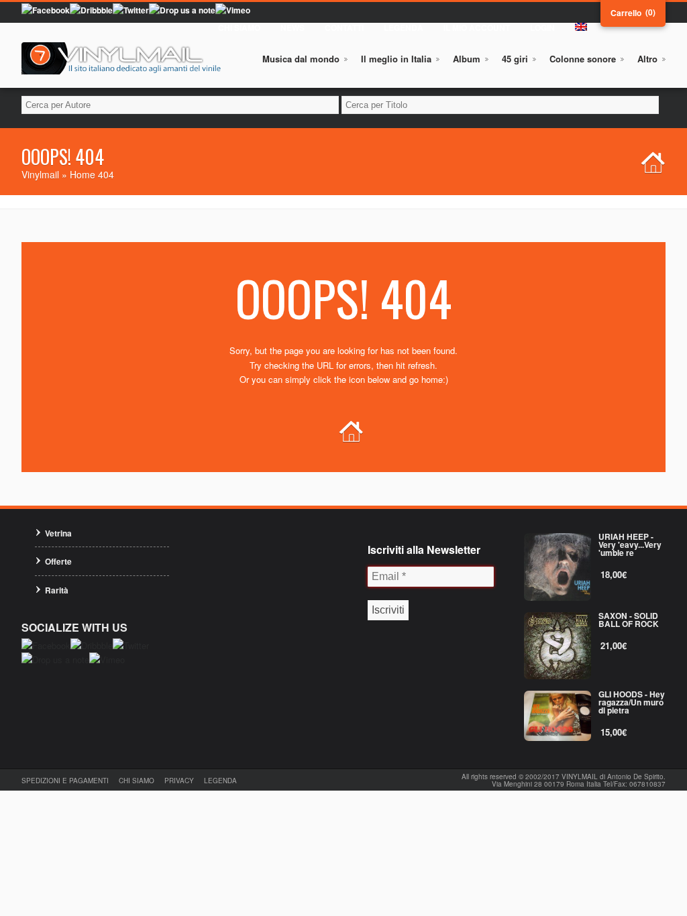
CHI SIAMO (239, 27)
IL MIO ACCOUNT (476, 27)
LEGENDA (403, 27)
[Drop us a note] (182, 10)
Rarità (56, 590)
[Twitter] (131, 10)
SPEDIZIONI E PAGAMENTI (65, 780)
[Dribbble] (91, 10)
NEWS (292, 27)
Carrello (626, 13)
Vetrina (58, 533)
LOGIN (542, 27)
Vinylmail (40, 174)
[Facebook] (45, 10)
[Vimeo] (232, 10)
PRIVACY (179, 780)
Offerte (58, 561)
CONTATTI (344, 27)
